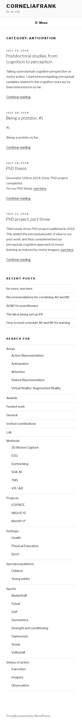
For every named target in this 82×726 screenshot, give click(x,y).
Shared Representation (28, 380)
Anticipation (20, 364)
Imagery (17, 677)
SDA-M (16, 472)
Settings (12, 531)
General (11, 415)
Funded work (15, 406)
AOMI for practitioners (22, 306)
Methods (13, 441)
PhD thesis (16, 168)
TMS (14, 480)
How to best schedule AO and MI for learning (38, 323)
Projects (12, 498)
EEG (14, 456)
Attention (18, 372)
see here (40, 188)
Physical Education (24, 546)
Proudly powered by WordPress (28, 716)
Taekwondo (19, 636)
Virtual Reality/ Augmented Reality (36, 388)
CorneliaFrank (31, 6)
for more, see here (19, 289)
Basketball (19, 595)
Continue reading (18, 97)
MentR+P (18, 521)
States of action (17, 662)
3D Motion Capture (25, 447)
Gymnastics (19, 620)
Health (16, 538)
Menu (43, 22)
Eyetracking (20, 464)
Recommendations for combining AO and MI (37, 297)
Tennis (15, 644)
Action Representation (27, 355)
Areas (10, 349)
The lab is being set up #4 (24, 314)
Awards (11, 398)
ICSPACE (18, 505)
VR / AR (17, 488)
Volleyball (18, 652)
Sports (11, 589)
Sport (15, 554)
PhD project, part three (28, 219)
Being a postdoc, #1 (24, 118)
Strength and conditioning (29, 628)
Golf (14, 612)
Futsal (15, 604)
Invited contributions (21, 424)
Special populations (20, 564)
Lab (9, 432)
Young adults (20, 579)
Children (17, 571)
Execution (18, 669)
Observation (20, 685)
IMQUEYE (18, 513)
